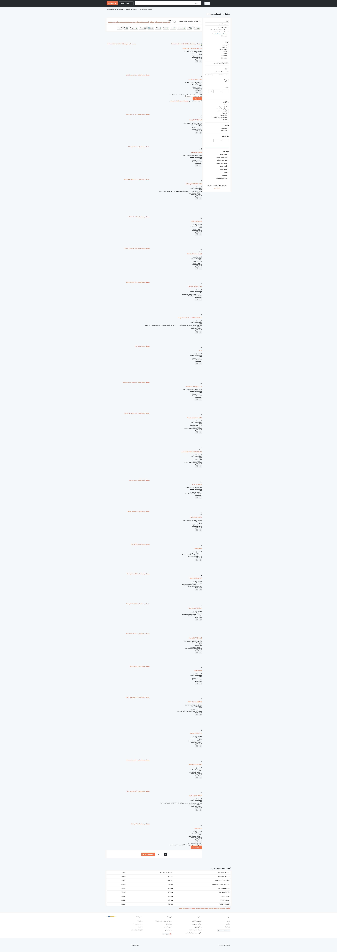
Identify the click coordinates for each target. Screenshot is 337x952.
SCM (200, 350)
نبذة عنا (228, 921)
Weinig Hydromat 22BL (194, 418)
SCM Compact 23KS (195, 79)
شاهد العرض (196, 847)
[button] (200, 61)
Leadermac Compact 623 (194, 386)
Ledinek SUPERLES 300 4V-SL (192, 452)
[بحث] (199, 3)
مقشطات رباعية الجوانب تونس (187, 908)
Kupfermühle (198, 671)
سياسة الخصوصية (184, 101)
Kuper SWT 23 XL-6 (195, 120)
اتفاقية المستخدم (174, 101)
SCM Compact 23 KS (195, 702)
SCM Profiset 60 (196, 221)
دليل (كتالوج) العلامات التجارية (193, 933)
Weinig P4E (198, 548)
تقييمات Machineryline (195, 930)
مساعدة (228, 924)
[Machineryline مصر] (221, 3)
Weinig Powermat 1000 (194, 254)
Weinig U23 (198, 828)
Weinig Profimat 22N (195, 608)
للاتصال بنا (227, 927)
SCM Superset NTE (195, 796)
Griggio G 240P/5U (196, 733)
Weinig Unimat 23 (196, 517)
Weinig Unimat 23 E (195, 764)
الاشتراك (197, 98)
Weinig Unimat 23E (195, 578)
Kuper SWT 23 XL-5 (195, 638)
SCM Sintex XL (197, 484)
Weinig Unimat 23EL (195, 286)
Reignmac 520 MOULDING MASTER (190, 318)
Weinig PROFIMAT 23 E (194, 184)
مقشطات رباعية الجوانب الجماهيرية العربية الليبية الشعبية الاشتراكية (213, 908)
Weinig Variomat (196, 152)
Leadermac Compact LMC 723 (192, 48)
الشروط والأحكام (196, 921)
